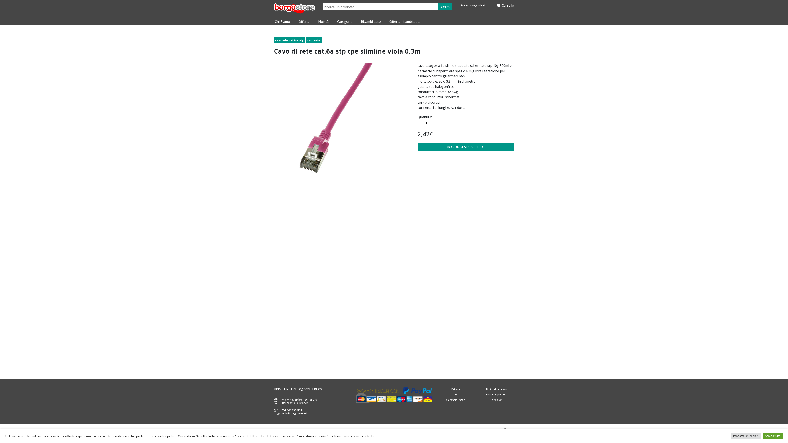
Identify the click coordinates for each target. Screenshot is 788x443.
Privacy (455, 389)
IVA (456, 394)
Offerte (304, 21)
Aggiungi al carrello (466, 147)
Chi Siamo (282, 21)
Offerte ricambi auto (405, 21)
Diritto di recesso (496, 389)
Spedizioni (496, 400)
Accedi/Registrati (473, 5)
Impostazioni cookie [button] (745, 436)
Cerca (445, 7)
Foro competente (496, 394)
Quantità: (425, 117)
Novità (323, 21)
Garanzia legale (455, 400)
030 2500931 (294, 410)
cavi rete (313, 40)
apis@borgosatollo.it (295, 413)
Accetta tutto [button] (772, 436)
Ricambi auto (371, 21)
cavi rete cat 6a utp (289, 40)
